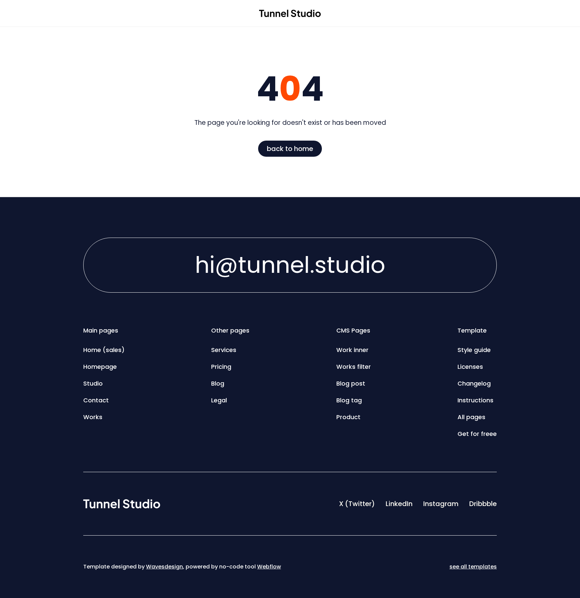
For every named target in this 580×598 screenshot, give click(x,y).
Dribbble (483, 503)
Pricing (221, 366)
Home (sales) (104, 350)
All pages (471, 417)
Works (92, 417)
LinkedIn (399, 503)
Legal (219, 400)
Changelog (474, 383)
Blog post (350, 383)
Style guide (474, 350)
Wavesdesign (164, 566)
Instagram (440, 503)
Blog (217, 383)
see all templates (473, 566)
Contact (96, 400)
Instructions (475, 400)
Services (223, 350)
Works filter (353, 366)
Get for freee (477, 434)
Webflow (269, 566)
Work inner (352, 350)
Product (348, 417)
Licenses (470, 366)
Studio (93, 383)
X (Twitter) (357, 503)
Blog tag (349, 400)
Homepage (100, 366)
